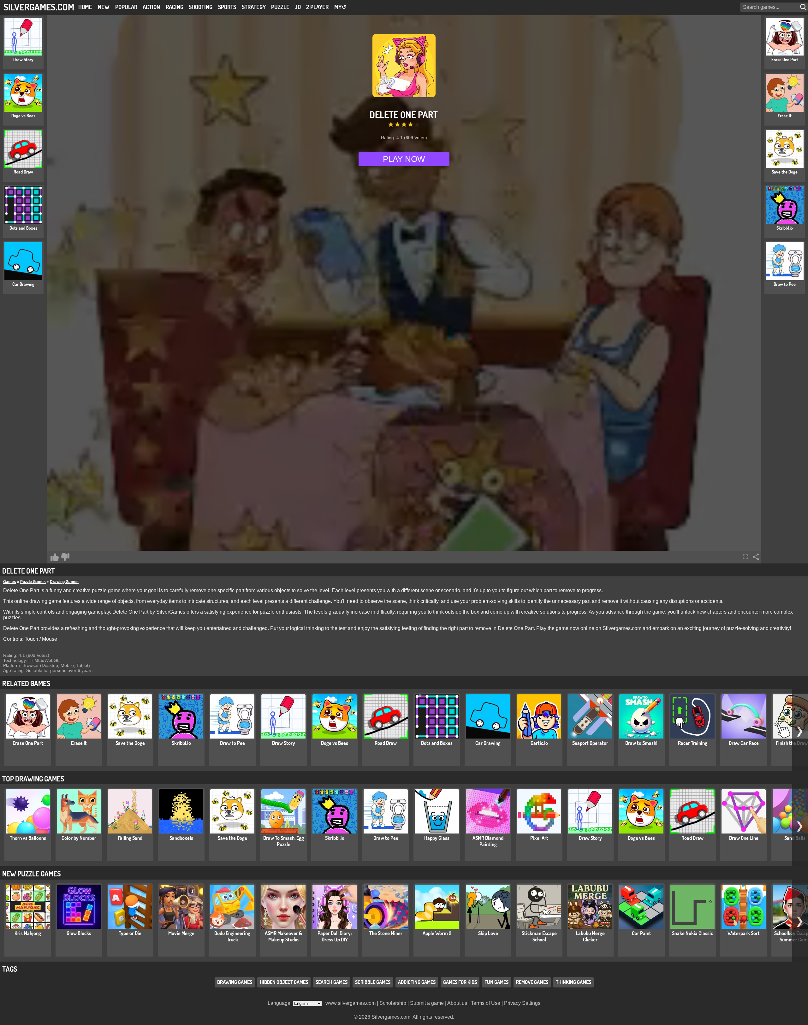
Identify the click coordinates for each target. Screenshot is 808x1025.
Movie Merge (181, 933)
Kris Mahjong (28, 933)
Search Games (332, 982)
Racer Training (692, 743)
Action (151, 6)
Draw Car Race (744, 743)
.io (298, 6)
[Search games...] (804, 7)
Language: (280, 1003)
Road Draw (386, 743)
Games (9, 582)
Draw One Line (743, 838)
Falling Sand (130, 838)
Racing (174, 6)
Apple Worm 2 (437, 933)
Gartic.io (539, 743)
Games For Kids (460, 982)
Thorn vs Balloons (28, 838)
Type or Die (130, 933)
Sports (227, 6)
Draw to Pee (232, 743)
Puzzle (280, 6)
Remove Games (532, 982)
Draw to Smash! (641, 743)
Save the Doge (130, 743)
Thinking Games (573, 982)
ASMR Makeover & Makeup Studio (283, 936)
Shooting (200, 6)
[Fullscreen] (745, 557)
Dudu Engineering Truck (232, 936)
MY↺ (340, 6)
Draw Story (283, 743)
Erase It (79, 743)
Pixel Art (539, 838)
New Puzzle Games (31, 873)
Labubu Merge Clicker (590, 936)
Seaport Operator (590, 743)
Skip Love (488, 933)
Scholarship (392, 1003)
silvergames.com (38, 7)
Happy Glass (436, 838)
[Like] (54, 557)
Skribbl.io (181, 743)
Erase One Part (28, 743)
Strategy (254, 6)
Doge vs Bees (334, 743)
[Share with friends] (756, 557)
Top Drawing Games (33, 778)
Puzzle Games (33, 582)
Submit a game (427, 1003)
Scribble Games (372, 982)
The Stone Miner (385, 933)
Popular (126, 6)
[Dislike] (65, 557)
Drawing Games (64, 582)
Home (85, 6)
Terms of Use (485, 1003)
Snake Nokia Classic (692, 933)
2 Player (317, 6)
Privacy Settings (522, 1003)
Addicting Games (417, 982)
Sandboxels (181, 838)
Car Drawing (488, 743)
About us (457, 1003)
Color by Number (79, 838)
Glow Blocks (79, 933)
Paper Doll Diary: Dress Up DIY (335, 936)
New (104, 6)
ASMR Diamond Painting (487, 841)
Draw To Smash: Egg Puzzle (283, 841)
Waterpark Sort (744, 933)
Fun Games (496, 982)
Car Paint (641, 933)
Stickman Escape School (539, 936)
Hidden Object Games (284, 982)
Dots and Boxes (437, 743)
